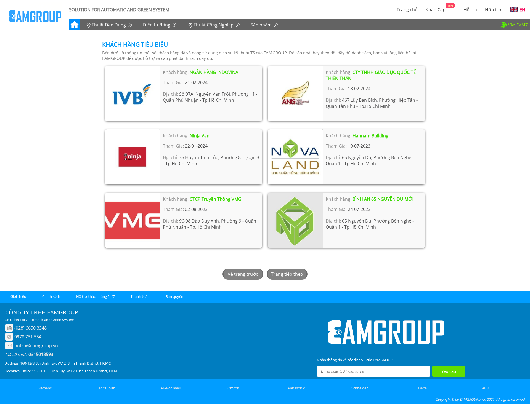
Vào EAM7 (518, 25)
